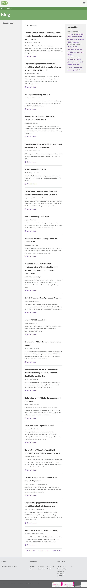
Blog (31, 569)
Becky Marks (35, 429)
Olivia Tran (35, 123)
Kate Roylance (35, 301)
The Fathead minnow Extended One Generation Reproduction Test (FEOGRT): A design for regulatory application (75, 64)
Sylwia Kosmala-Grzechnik (38, 198)
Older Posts (57, 551)
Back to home (8, 23)
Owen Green (36, 404)
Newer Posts (30, 551)
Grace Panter (76, 57)
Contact (49, 569)
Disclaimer (20, 583)
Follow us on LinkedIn (10, 566)
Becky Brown (35, 245)
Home (2, 8)
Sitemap (37, 583)
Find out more (31, 56)
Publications (42, 569)
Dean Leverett (35, 172)
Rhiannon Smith (36, 42)
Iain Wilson (34, 220)
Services (32, 566)
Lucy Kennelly (36, 348)
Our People (50, 566)
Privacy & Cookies (29, 583)
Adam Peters (36, 379)
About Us (41, 566)
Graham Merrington (36, 73)
